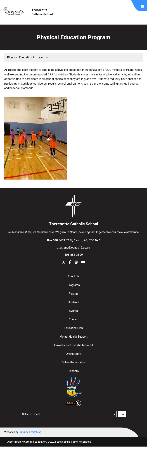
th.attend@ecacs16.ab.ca (73, 247)
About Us (73, 276)
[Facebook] (70, 262)
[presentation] (142, 6)
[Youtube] (83, 262)
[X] (63, 262)
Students (73, 302)
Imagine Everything (30, 432)
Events (73, 311)
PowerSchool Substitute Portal (73, 345)
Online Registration (74, 362)
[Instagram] (76, 262)
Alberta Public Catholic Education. (27, 441)
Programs (73, 285)
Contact (73, 319)
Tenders (73, 371)
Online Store (73, 354)
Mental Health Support (73, 336)
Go (122, 414)
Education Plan (73, 328)
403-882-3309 (73, 254)
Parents (74, 293)
